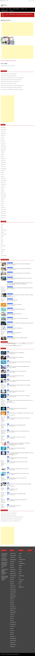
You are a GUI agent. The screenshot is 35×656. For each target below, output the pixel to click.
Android (2, 224)
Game (26, 343)
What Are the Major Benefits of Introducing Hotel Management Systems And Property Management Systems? (20, 453)
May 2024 (2, 154)
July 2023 (2, 172)
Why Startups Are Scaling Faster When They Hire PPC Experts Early (12, 77)
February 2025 (12, 569)
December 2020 (3, 209)
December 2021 (13, 622)
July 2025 (2, 137)
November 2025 (3, 129)
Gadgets (2, 8)
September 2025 (3, 133)
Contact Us (12, 10)
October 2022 (3, 182)
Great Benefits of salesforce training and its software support (17, 461)
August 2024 (12, 577)
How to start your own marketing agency (14, 332)
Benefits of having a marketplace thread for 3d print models (17, 457)
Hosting (22, 8)
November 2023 (3, 164)
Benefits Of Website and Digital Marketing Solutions (16, 309)
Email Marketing (20, 343)
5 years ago (10, 310)
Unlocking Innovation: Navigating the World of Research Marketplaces (19, 268)
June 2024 (2, 152)
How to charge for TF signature (12, 299)
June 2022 (12, 616)
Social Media (3, 249)
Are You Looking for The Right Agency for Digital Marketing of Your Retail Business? (20, 323)
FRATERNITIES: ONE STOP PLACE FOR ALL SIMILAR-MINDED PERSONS (19, 484)
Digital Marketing (16, 8)
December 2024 (13, 573)
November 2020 (3, 211)
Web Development (4, 10)
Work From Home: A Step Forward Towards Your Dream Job (17, 318)
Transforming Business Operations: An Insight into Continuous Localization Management (20, 295)
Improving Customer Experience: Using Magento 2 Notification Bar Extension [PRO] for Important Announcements (18, 444)
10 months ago (10, 358)
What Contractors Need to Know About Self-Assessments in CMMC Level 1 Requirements (20, 401)
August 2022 (12, 614)
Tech (26, 8)
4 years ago (10, 305)
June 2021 (2, 201)
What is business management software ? (14, 505)
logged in (6, 65)
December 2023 (3, 162)
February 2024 (3, 158)
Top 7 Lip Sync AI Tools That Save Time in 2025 (8, 83)
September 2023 (3, 168)
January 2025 (12, 571)
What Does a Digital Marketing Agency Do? (8, 60)
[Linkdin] (33, 0)
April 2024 (2, 156)
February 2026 (3, 127)
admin (15, 264)
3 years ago (10, 288)
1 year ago (10, 275)
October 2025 (3, 131)
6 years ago (10, 333)
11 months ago (10, 264)
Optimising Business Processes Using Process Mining (16, 448)
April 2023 (2, 176)
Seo (1, 247)
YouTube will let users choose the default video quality (16, 493)
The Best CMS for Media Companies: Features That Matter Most (11, 87)
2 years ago (10, 279)
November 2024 (13, 575)
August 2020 (3, 217)
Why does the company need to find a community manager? (17, 337)
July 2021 (2, 199)
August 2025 (3, 135)
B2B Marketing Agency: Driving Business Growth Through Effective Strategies (18, 274)
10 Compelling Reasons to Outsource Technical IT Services (17, 408)
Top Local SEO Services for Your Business (14, 304)
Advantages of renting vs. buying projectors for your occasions (17, 468)
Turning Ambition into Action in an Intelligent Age (8, 73)
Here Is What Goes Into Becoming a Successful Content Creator (18, 473)
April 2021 (2, 205)
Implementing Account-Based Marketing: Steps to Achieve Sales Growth (19, 278)
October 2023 (3, 166)
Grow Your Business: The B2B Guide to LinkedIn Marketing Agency (12, 89)
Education (17, 343)
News (2, 243)
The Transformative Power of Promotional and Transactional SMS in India (20, 287)
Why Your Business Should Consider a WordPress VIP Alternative (18, 395)
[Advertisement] (17, 29)
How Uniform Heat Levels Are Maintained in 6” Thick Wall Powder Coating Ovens (20, 413)
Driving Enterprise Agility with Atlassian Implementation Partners (11, 79)
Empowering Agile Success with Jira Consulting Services (10, 81)
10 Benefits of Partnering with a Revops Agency (8, 75)
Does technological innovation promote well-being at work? (17, 499)
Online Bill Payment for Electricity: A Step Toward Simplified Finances (12, 85)
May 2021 (2, 203)
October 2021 (3, 197)
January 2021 (3, 207)
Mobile (2, 241)
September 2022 (3, 184)
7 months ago (10, 353)
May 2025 (2, 139)
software (2, 251)
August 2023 (3, 170)
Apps (7, 8)
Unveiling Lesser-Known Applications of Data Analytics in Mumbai (18, 380)
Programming (3, 245)
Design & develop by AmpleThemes (13, 654)
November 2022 (3, 180)
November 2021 (13, 624)
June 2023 (2, 174)
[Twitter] (30, 0)
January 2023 (3, 178)
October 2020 (3, 213)
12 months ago (10, 269)
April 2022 (12, 620)
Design (10, 8)
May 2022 (12, 618)
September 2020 (3, 215)
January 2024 (3, 160)
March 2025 (3, 141)
